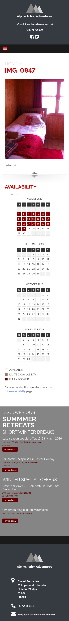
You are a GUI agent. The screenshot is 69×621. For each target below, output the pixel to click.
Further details (10, 449)
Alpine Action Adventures (34, 16)
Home (11, 63)
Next (13, 194)
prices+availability (15, 391)
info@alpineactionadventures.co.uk (34, 24)
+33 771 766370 (34, 29)
